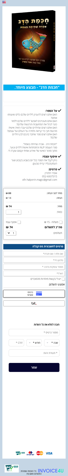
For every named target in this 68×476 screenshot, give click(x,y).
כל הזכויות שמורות (28, 471)
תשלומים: (57, 233)
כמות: (59, 212)
